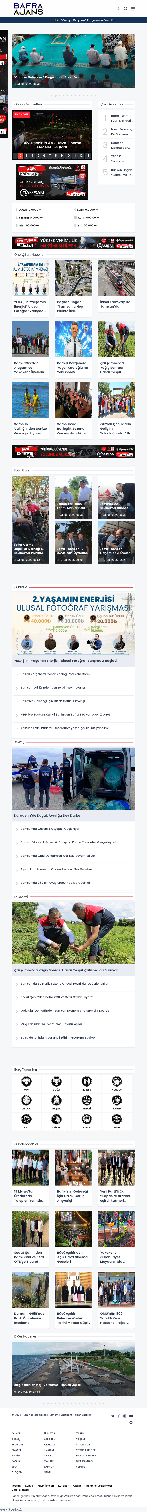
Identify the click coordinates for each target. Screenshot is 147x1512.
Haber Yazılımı (82, 1415)
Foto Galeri (22, 470)
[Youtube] (131, 1416)
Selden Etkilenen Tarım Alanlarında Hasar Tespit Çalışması (84, 20)
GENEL (47, 1472)
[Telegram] (131, 1422)
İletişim (16, 1486)
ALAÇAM (17, 1472)
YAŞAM (80, 1439)
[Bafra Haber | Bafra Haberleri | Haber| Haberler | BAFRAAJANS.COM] (30, 8)
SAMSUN (49, 1466)
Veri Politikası (20, 1490)
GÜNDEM (17, 1433)
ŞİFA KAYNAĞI (84, 1461)
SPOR (15, 1466)
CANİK (48, 1455)
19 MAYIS (49, 1433)
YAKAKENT (50, 1439)
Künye (29, 1486)
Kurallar (63, 1486)
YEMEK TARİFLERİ (86, 1450)
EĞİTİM (16, 1455)
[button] (51, 95)
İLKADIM (49, 1450)
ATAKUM (49, 1444)
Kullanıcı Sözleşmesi (99, 1486)
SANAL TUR (83, 1444)
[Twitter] (113, 1416)
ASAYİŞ (16, 1439)
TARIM (80, 1433)
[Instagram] (125, 1416)
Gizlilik (77, 1486)
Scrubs (80, 1466)
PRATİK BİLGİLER (86, 1455)
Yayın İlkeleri (45, 1486)
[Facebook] (119, 1416)
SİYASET (16, 1450)
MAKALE (49, 1461)
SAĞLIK (16, 1461)
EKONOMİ (17, 1444)
